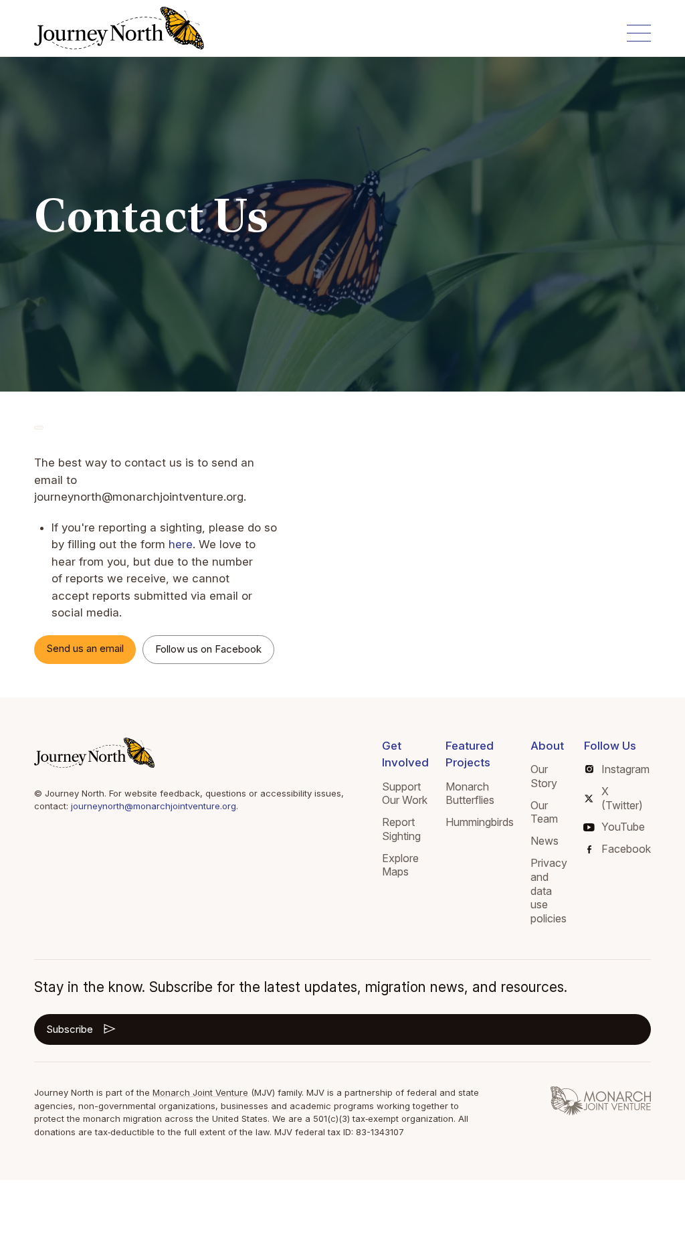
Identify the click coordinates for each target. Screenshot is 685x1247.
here (181, 544)
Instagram (625, 769)
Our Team (544, 812)
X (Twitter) (622, 798)
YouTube (623, 826)
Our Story (543, 776)
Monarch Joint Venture (200, 1092)
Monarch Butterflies (470, 793)
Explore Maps (400, 865)
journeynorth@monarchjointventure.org (153, 806)
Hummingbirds (480, 822)
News (544, 840)
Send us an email (85, 648)
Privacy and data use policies (548, 890)
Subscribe (69, 1029)
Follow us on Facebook (208, 649)
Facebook (626, 848)
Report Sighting (401, 829)
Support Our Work (404, 793)
